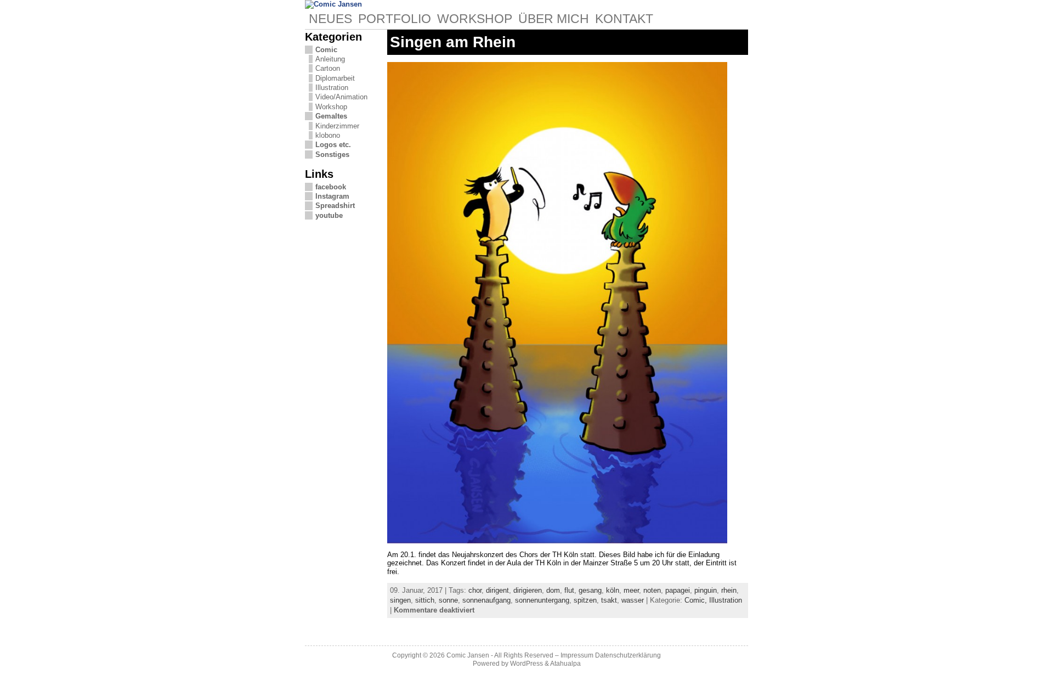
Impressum (577, 655)
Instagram (332, 196)
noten (652, 590)
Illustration (331, 87)
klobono (327, 135)
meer (631, 590)
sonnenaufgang (486, 600)
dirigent (497, 590)
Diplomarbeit (335, 78)
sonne (448, 600)
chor (475, 590)
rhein (729, 590)
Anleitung (330, 59)
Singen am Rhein (453, 41)
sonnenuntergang (542, 600)
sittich (424, 600)
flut (569, 590)
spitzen (585, 600)
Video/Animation (341, 97)
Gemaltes (331, 116)
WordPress (526, 663)
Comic (326, 50)
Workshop (331, 107)
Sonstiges (332, 154)
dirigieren (527, 590)
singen (400, 600)
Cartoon (327, 68)
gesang (590, 590)
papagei (677, 590)
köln (612, 590)
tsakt (609, 600)
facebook (330, 187)
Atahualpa (565, 663)
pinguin (705, 590)
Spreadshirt (335, 205)
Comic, (696, 600)
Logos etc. (333, 145)
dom (553, 590)
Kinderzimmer (337, 126)
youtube (329, 215)
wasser (632, 600)
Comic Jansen (467, 655)
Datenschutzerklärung (628, 655)
